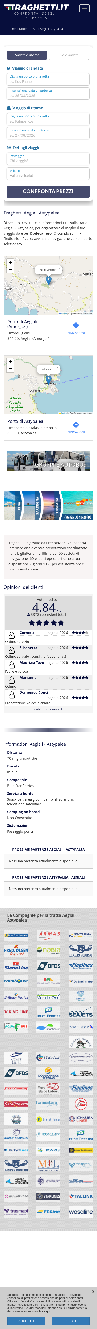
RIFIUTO (71, 1321)
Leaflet (64, 313)
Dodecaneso (27, 29)
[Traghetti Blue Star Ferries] (16, 937)
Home (11, 29)
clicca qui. (44, 1311)
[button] (49, 280)
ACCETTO (26, 1321)
